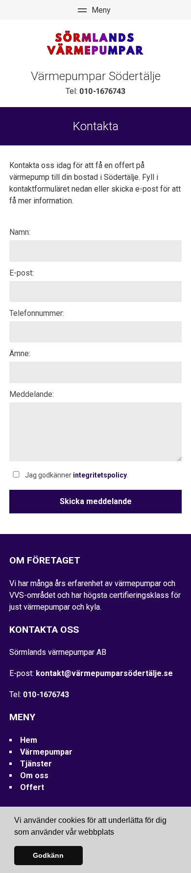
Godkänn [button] (48, 855)
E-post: (21, 273)
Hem (28, 740)
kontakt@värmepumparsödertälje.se (104, 673)
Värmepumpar (46, 752)
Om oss (34, 775)
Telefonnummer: (36, 313)
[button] (117, 832)
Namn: (19, 232)
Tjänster (36, 763)
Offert (32, 787)
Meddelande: (31, 394)
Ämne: (19, 353)
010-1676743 (102, 91)
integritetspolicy (100, 475)
